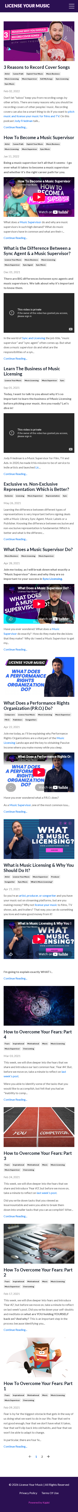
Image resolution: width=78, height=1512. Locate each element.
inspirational (18, 1043)
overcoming (28, 1049)
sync (62, 380)
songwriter (10, 882)
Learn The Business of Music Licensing (32, 371)
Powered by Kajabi (39, 1502)
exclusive (9, 496)
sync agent (28, 265)
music (45, 1043)
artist (7, 74)
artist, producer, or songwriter (37, 895)
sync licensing (62, 79)
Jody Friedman (23, 120)
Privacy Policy (28, 1493)
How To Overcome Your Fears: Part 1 (38, 1386)
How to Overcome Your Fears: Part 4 (38, 1034)
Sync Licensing (52, 578)
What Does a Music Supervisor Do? (38, 549)
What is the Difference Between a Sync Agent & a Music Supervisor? (37, 251)
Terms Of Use (50, 1493)
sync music (9, 84)
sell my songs (46, 79)
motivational (33, 1043)
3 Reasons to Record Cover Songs (37, 67)
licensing (20, 496)
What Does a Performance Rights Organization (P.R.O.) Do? (36, 705)
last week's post (47, 1192)
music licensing (12, 79)
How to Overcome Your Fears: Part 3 (38, 1156)
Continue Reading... (15, 127)
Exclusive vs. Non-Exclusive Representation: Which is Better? (36, 486)
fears (7, 1043)
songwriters (31, 720)
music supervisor (29, 79)
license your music (13, 260)
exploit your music (35, 74)
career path (18, 74)
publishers (17, 720)
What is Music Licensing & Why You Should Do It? (39, 868)
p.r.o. (7, 720)
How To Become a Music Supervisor (39, 137)
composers (10, 715)
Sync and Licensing (33, 338)
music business (53, 74)
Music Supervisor (30, 222)
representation (53, 496)
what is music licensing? (41, 882)
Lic (37, 467)
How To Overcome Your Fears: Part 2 (38, 1272)
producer (55, 877)
